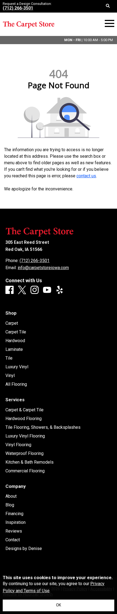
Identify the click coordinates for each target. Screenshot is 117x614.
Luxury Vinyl (16, 367)
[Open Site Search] (107, 6)
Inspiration (15, 522)
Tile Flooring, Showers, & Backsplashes (43, 427)
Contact (12, 540)
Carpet (11, 323)
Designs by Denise (23, 548)
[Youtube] (47, 290)
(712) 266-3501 (18, 8)
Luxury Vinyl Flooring (25, 436)
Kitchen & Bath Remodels (29, 462)
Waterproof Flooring (24, 453)
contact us (86, 175)
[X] (22, 290)
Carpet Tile (15, 332)
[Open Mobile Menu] (109, 23)
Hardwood (15, 341)
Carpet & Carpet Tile (24, 410)
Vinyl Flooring (18, 445)
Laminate (14, 349)
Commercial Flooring (25, 471)
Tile (9, 358)
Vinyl (10, 375)
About (11, 496)
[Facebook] (9, 290)
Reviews (13, 531)
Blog (9, 505)
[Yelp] (60, 290)
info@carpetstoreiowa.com (43, 267)
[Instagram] (34, 290)
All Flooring (16, 384)
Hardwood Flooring (23, 419)
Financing (14, 514)
